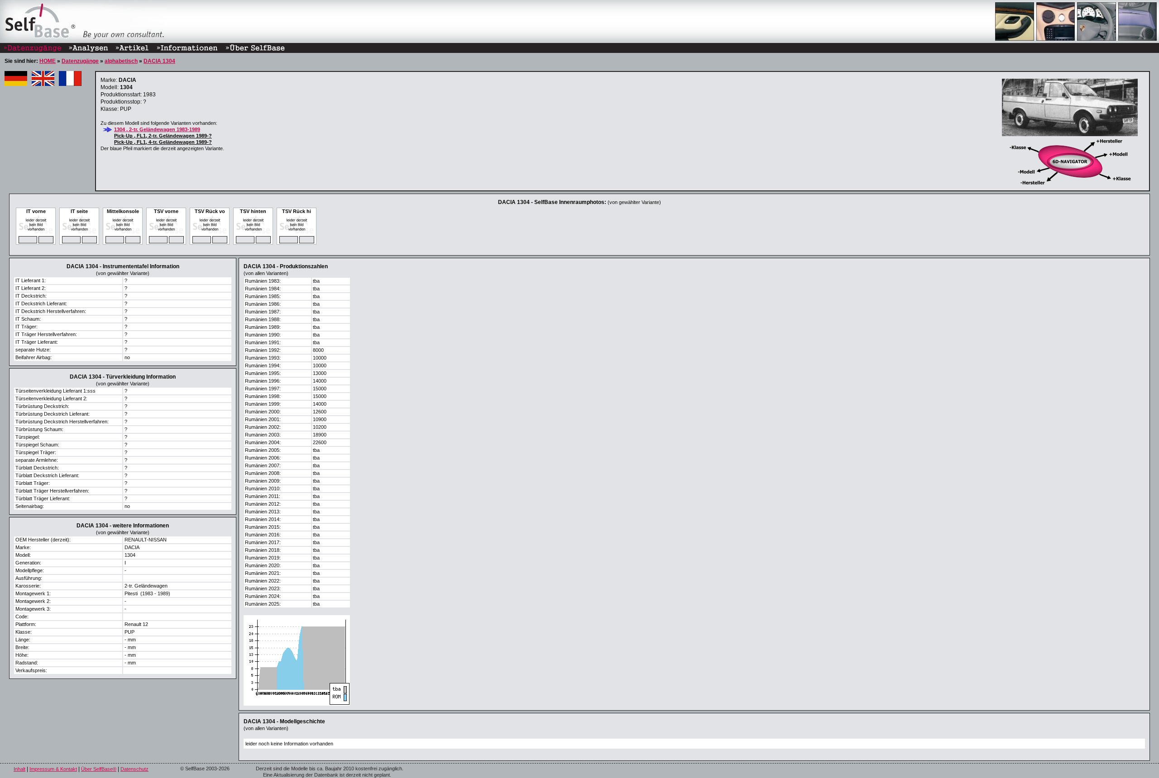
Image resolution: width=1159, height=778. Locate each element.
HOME (47, 61)
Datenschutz (134, 769)
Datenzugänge (80, 61)
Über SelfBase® (98, 769)
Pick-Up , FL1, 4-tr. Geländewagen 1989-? (163, 142)
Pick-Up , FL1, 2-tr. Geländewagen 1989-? (163, 135)
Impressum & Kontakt (53, 769)
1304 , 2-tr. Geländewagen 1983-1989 (157, 129)
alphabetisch (121, 61)
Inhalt (19, 769)
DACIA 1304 (159, 61)
